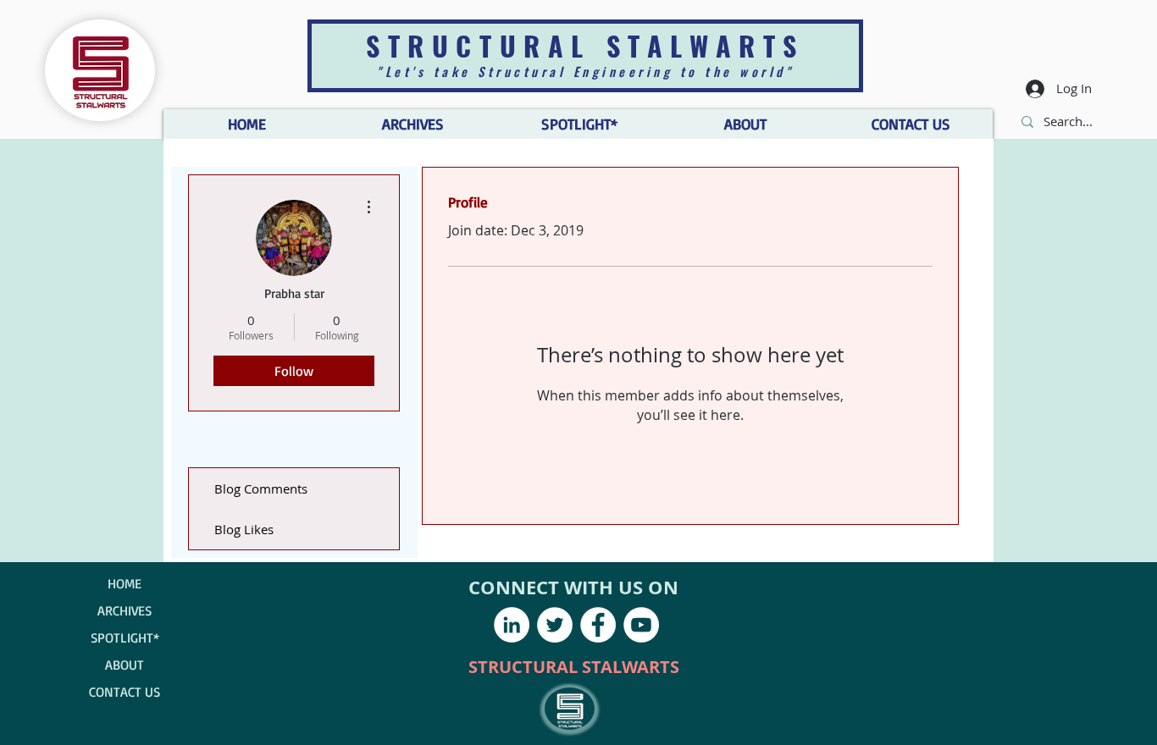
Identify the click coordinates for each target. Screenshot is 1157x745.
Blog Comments (260, 488)
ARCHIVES (124, 610)
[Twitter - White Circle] (555, 625)
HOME (124, 583)
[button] (745, 124)
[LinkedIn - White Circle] (511, 625)
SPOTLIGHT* (125, 637)
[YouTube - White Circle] (641, 625)
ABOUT (124, 664)
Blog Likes (244, 529)
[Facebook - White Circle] (598, 625)
